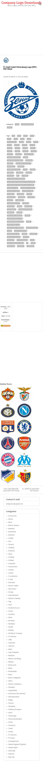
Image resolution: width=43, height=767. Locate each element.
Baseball (11, 529)
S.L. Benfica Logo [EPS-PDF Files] (31, 490)
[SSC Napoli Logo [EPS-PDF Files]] (24, 410)
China (10, 554)
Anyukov (29, 160)
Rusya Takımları (32, 228)
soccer (26, 237)
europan (19, 172)
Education (11, 582)
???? (19, 136)
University (11, 751)
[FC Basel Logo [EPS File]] (24, 476)
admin (26, 77)
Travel (10, 728)
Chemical (11, 551)
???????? (25, 151)
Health (10, 627)
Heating (11, 630)
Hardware (11, 624)
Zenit (33, 243)
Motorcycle (12, 665)
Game (10, 617)
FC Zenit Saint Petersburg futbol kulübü (21, 182)
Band (10, 522)
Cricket (10, 573)
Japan (10, 649)
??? (13, 136)
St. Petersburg (22, 240)
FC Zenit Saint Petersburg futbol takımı (20, 185)
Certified (11, 548)
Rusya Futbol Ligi (13, 225)
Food (10, 605)
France (10, 611)
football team (28, 191)
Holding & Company (15, 633)
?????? (21, 142)
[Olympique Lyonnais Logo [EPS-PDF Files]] (7, 426)
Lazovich (31, 197)
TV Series (11, 738)
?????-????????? (12, 142)
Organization (12, 690)
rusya (29, 221)
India (10, 640)
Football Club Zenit (27, 188)
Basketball (12, 532)
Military (10, 662)
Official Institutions (15, 684)
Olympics (11, 687)
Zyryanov (30, 246)
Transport (11, 725)
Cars (9, 541)
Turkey (10, 732)
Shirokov (33, 234)
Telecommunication (15, 719)
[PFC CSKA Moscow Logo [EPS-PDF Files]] (7, 394)
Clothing (11, 557)
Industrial (11, 643)
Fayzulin (10, 176)
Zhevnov (20, 246)
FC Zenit (24, 176)
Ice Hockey (12, 636)
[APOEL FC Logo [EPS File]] (7, 476)
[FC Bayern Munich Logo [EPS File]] (7, 459)
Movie (10, 668)
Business (11, 535)
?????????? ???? (29, 154)
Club (25, 169)
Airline (10, 519)
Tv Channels (12, 735)
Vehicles (11, 754)
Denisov (10, 172)
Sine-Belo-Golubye (14, 237)
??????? (17, 145)
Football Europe (13, 191)
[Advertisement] (21, 29)
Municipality (12, 671)
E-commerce (12, 576)
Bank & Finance (13, 525)
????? (25, 136)
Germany (11, 621)
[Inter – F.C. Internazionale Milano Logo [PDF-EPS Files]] (7, 410)
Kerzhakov (11, 197)
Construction (12, 567)
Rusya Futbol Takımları (15, 228)
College (11, 560)
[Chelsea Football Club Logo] (24, 426)
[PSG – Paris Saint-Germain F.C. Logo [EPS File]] (7, 443)
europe (28, 172)
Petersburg (11, 209)
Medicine (11, 655)
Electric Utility (13, 586)
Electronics (12, 589)
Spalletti (11, 240)
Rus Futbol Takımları (15, 215)
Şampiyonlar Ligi (13, 234)
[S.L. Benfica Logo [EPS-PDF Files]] (24, 394)
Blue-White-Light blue (23, 163)
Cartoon (11, 544)
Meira (19, 206)
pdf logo (28, 206)
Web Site (11, 757)
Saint (9, 231)
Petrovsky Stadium (25, 209)
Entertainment (13, 595)
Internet (11, 646)
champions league (14, 169)
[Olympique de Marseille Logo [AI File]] (24, 459)
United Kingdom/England (17, 744)
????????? (18, 154)
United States (13, 748)
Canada (10, 538)
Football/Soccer (27, 124)
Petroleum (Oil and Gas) (16, 694)
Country (11, 570)
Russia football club (15, 218)
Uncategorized (13, 741)
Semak (24, 234)
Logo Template (13, 652)
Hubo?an (20, 194)
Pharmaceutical (13, 697)
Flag (17, 124)
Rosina (19, 212)
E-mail (10, 579)
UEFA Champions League (15, 243)
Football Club (12, 188)
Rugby (10, 700)
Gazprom (11, 194)
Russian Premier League (15, 221)
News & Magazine (14, 678)
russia (27, 215)
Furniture (11, 614)
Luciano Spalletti (13, 203)
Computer (11, 563)
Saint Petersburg (20, 231)
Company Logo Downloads (21, 3)
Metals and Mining (14, 659)
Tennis (10, 722)
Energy (10, 592)
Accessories (12, 516)
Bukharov (11, 166)
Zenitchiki (11, 246)
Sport (10, 127)
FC (18, 176)
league (10, 200)
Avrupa (10, 163)
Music (10, 675)
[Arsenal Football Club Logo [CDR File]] (24, 443)
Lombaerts (19, 200)
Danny (33, 169)
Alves (25, 157)
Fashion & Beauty (14, 598)
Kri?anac (21, 197)
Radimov (10, 212)
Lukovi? (25, 203)
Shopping (11, 706)
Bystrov (20, 166)
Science (11, 703)
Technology (12, 716)
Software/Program (15, 709)
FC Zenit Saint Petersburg (16, 179)
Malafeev (11, 206)
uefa (32, 240)
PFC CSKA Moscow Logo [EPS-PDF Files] (11, 490)
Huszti (29, 194)
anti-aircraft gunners (15, 160)
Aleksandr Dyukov (14, 157)
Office (10, 681)
